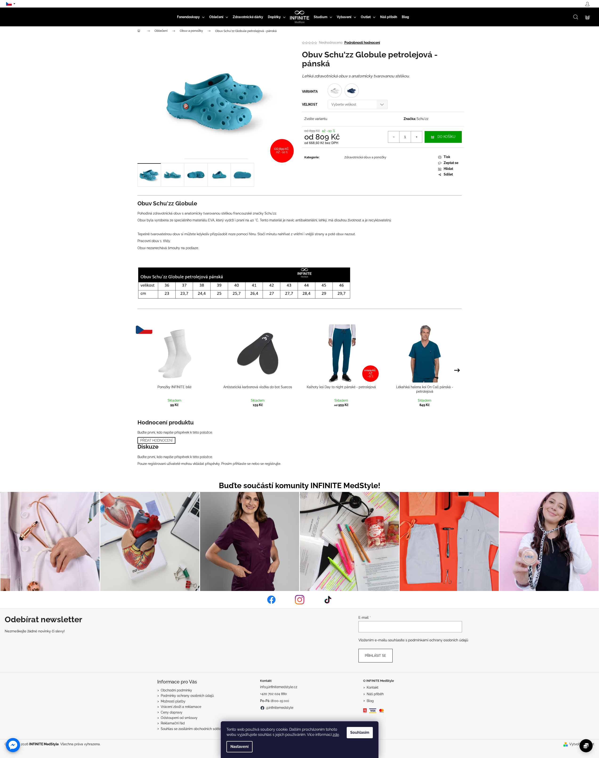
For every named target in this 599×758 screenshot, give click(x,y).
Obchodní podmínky (176, 690)
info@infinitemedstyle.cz (278, 687)
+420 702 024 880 (273, 694)
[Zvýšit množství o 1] (416, 137)
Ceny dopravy (171, 712)
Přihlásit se (375, 656)
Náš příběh (375, 694)
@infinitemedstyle (279, 708)
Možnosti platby (173, 701)
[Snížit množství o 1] (393, 137)
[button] (13, 745)
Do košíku (446, 137)
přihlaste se (242, 464)
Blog (370, 701)
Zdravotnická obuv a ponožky (365, 157)
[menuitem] (191, 17)
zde (336, 734)
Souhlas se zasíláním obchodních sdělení (192, 729)
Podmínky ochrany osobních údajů (187, 696)
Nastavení (239, 746)
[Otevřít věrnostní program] (586, 745)
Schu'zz (422, 119)
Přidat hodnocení (156, 440)
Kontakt (372, 687)
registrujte (272, 464)
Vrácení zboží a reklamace (181, 707)
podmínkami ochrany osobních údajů (438, 640)
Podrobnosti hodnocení (362, 42)
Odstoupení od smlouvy (179, 718)
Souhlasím (359, 732)
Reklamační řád (173, 723)
